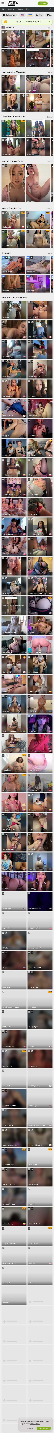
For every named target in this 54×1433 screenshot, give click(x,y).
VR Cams (6, 253)
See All (49, 28)
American (10, 27)
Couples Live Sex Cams (13, 116)
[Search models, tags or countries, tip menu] (50, 9)
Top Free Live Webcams (13, 72)
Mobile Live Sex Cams (12, 161)
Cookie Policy (35, 1424)
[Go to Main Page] (16, 3)
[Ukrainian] (30, 15)
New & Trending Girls (12, 208)
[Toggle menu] (3, 3)
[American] (22, 15)
